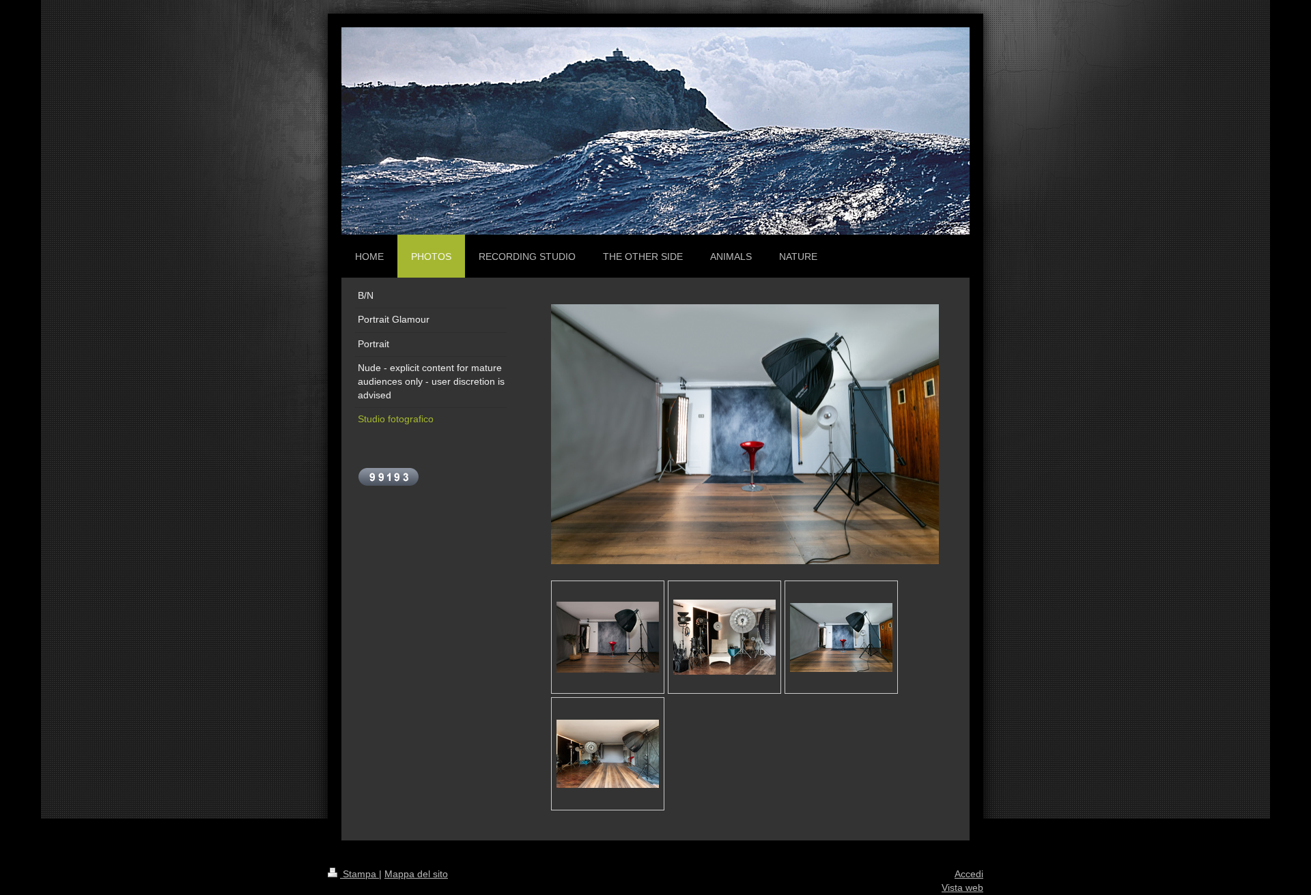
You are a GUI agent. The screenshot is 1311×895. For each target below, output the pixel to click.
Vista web (962, 887)
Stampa (359, 873)
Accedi (969, 873)
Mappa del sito (416, 873)
